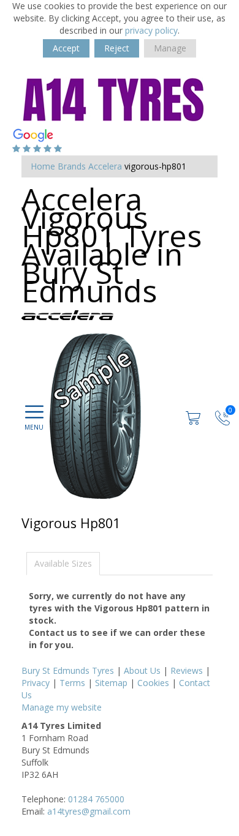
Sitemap (111, 683)
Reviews (186, 670)
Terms (72, 683)
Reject (116, 48)
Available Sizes (63, 563)
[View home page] (113, 98)
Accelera (105, 166)
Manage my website (61, 707)
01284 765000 (96, 799)
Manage (170, 48)
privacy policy (151, 30)
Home (43, 166)
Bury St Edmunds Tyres (67, 670)
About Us (142, 670)
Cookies (153, 683)
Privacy (35, 683)
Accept (66, 48)
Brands (72, 166)
